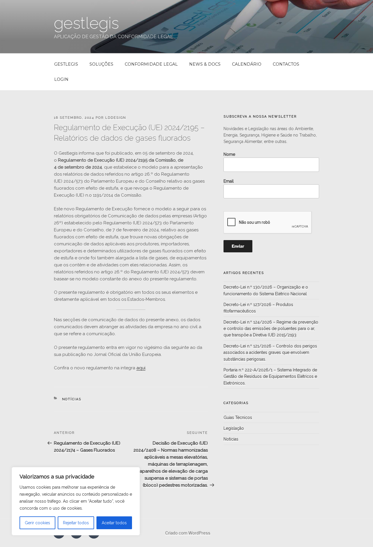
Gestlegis (66, 64)
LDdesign (115, 118)
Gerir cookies (37, 522)
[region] (76, 501)
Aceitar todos (114, 522)
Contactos (286, 64)
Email (229, 181)
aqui (140, 368)
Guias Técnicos (238, 417)
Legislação (234, 428)
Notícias (72, 399)
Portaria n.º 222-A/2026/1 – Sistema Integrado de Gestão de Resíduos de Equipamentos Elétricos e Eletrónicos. (270, 376)
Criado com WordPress (187, 532)
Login (61, 79)
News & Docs (205, 64)
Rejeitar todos (76, 522)
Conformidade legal (151, 64)
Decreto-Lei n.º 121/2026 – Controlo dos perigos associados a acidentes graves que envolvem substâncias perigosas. (270, 352)
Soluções (101, 64)
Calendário (246, 64)
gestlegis (86, 22)
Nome (229, 154)
